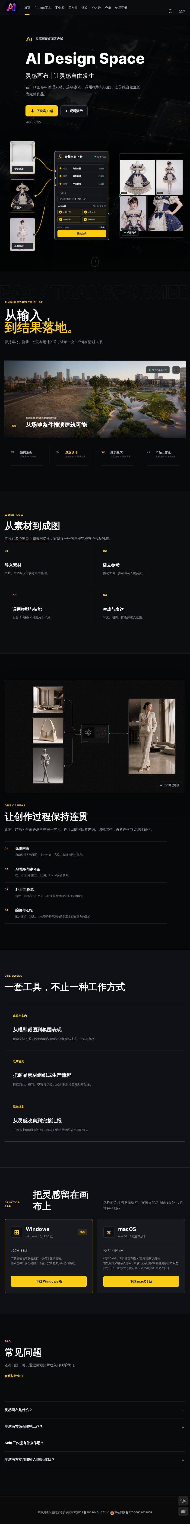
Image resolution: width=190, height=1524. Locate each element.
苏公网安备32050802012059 (133, 1512)
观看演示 (76, 111)
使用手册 (121, 7)
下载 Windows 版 (49, 1281)
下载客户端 (41, 111)
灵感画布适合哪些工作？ (24, 1426)
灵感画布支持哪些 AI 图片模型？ (30, 1459)
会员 (108, 7)
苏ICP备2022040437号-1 (93, 1512)
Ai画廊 (11, 7)
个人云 (96, 7)
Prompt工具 (43, 7)
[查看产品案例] (95, 262)
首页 (27, 7)
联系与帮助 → (14, 1376)
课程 (85, 7)
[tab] (27, 455)
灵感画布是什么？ (18, 1410)
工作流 (72, 7)
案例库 (59, 7)
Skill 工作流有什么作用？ (24, 1443)
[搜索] (170, 11)
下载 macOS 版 (141, 1281)
